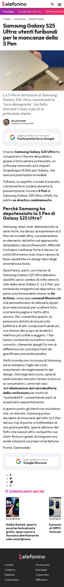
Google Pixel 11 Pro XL (29, 11)
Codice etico (42, 574)
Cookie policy (12, 579)
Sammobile (21, 447)
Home (7, 19)
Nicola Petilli (18, 121)
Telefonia (20, 19)
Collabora (10, 569)
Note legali (41, 569)
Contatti (9, 564)
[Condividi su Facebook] (10, 475)
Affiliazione (41, 579)
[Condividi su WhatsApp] (11, 485)
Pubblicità (9, 574)
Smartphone (37, 19)
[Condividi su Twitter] (11, 478)
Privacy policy (43, 564)
